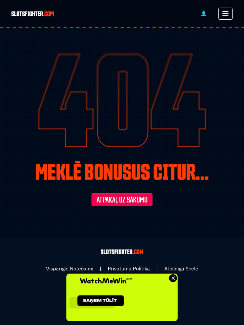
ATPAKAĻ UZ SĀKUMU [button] (122, 200)
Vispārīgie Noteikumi (69, 268)
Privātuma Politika (129, 268)
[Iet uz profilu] (203, 14)
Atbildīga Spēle (181, 268)
